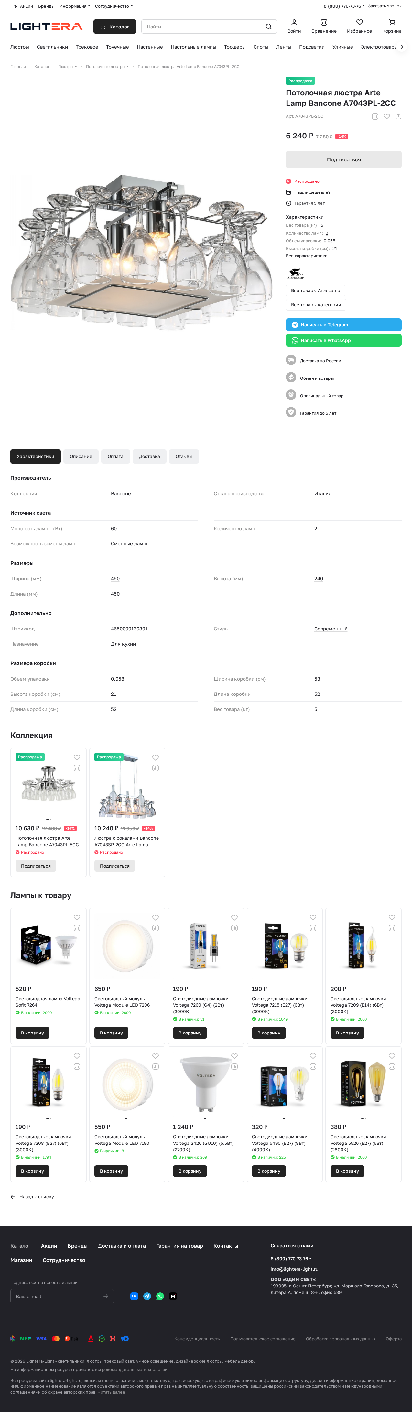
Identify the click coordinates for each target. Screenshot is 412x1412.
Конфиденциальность (197, 1338)
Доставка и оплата (122, 1245)
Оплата (116, 456)
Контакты (225, 1245)
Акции (49, 1245)
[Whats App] (160, 1296)
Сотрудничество (64, 1260)
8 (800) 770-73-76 (342, 6)
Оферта (394, 1338)
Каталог (20, 1245)
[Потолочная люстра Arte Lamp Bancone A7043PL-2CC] (142, 253)
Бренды (78, 1245)
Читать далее (111, 1392)
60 (114, 528)
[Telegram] (147, 1296)
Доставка (149, 456)
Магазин (21, 1260)
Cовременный (331, 628)
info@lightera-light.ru (294, 1269)
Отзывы (184, 456)
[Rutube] (173, 1296)
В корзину (32, 1032)
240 (318, 578)
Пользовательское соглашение (263, 1338)
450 (115, 578)
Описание (81, 456)
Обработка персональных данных (340, 1338)
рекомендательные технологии (135, 1369)
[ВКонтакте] (134, 1296)
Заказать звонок (385, 5)
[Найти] (268, 26)
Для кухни (123, 644)
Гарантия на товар (179, 1245)
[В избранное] (387, 116)
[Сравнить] (375, 116)
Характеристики (35, 456)
